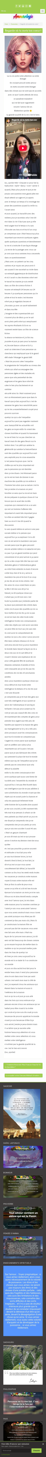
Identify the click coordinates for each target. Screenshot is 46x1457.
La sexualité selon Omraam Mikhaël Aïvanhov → (23, 1075)
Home (6, 24)
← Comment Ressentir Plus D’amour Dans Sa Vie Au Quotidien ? (23, 1066)
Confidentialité (5, 1454)
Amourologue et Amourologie (23, 2)
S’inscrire (36, 1450)
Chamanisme (14, 24)
